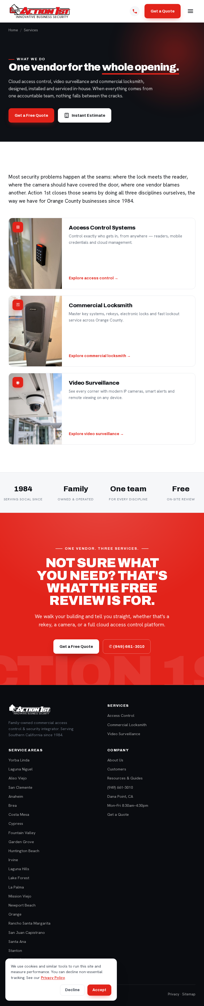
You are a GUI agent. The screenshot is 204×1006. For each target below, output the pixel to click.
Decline (72, 990)
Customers (116, 768)
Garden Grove (21, 841)
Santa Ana (17, 941)
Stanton (15, 950)
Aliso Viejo (17, 777)
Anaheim (15, 796)
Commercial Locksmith (127, 724)
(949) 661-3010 (120, 787)
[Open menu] (190, 11)
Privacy (173, 994)
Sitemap (189, 994)
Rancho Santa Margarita (29, 923)
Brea (12, 805)
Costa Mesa (18, 814)
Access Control (120, 715)
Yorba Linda (18, 759)
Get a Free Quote (31, 115)
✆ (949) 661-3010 (126, 646)
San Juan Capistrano (26, 932)
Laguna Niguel (20, 768)
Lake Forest (18, 877)
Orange (15, 914)
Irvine (13, 859)
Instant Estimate (88, 115)
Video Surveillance (123, 733)
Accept (99, 990)
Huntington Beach (23, 850)
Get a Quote (163, 11)
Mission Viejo (19, 896)
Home (13, 30)
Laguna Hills (18, 868)
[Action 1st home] (39, 11)
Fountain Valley (22, 832)
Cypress (15, 823)
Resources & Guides (125, 777)
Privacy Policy (53, 977)
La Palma (16, 887)
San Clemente (20, 787)
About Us (115, 759)
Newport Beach (22, 905)
